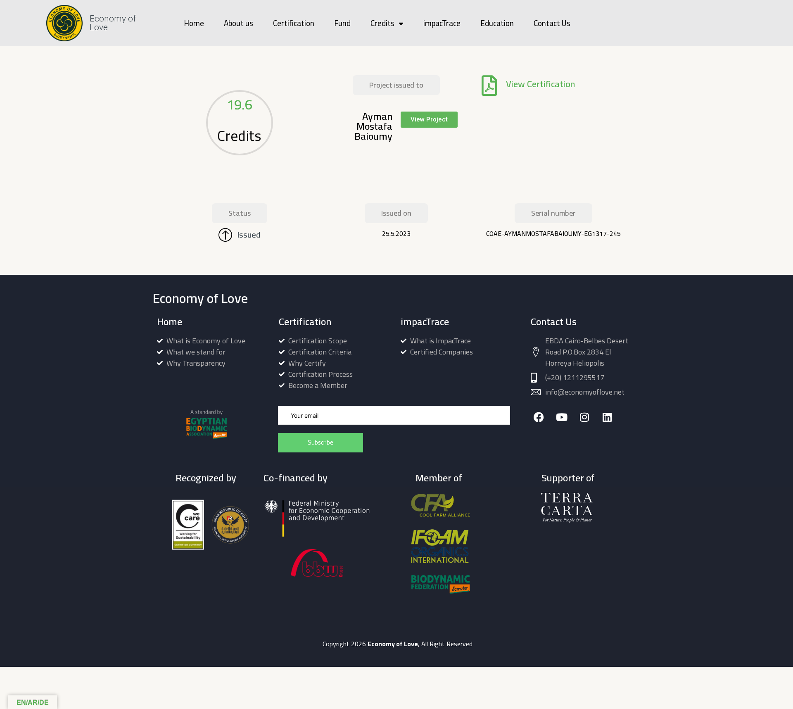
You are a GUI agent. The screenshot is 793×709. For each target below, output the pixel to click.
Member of (438, 478)
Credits (382, 23)
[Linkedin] (607, 417)
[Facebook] (539, 417)
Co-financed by (296, 478)
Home (194, 23)
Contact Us (552, 23)
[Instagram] (584, 417)
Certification (293, 23)
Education (497, 23)
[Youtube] (561, 417)
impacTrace (442, 23)
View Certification (540, 84)
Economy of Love (113, 23)
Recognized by (206, 478)
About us (238, 23)
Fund (342, 23)
